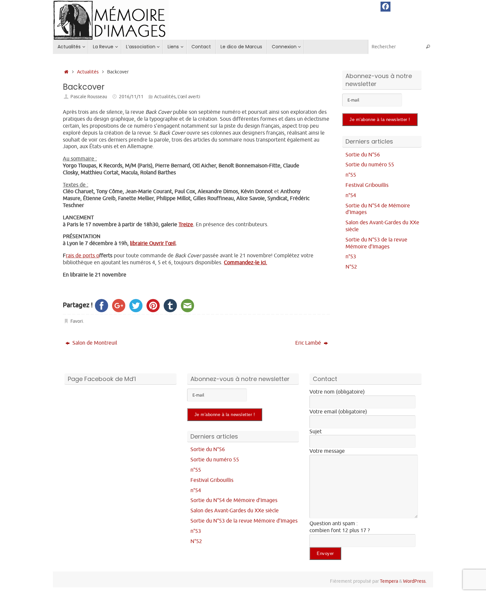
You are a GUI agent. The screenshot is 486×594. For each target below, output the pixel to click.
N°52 (351, 267)
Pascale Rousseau (88, 97)
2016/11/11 (131, 97)
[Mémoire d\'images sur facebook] (385, 7)
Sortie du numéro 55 (369, 164)
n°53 (350, 256)
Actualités (88, 72)
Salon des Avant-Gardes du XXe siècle (234, 510)
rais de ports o (82, 255)
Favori (76, 321)
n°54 (350, 195)
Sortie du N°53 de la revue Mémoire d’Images (376, 243)
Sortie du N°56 (362, 154)
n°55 (350, 175)
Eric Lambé (308, 343)
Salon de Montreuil (94, 343)
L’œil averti (189, 97)
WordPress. (414, 581)
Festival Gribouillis (366, 185)
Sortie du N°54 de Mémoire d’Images (233, 500)
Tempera (389, 581)
